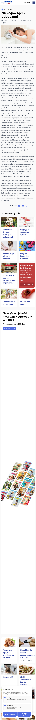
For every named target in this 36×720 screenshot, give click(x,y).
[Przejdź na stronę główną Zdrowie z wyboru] (6, 2)
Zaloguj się (27, 2)
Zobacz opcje (26, 284)
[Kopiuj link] (26, 206)
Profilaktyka (9, 10)
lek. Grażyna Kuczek (12, 20)
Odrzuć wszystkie (10, 714)
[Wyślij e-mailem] (23, 206)
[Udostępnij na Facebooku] (19, 206)
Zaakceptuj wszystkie (24, 714)
